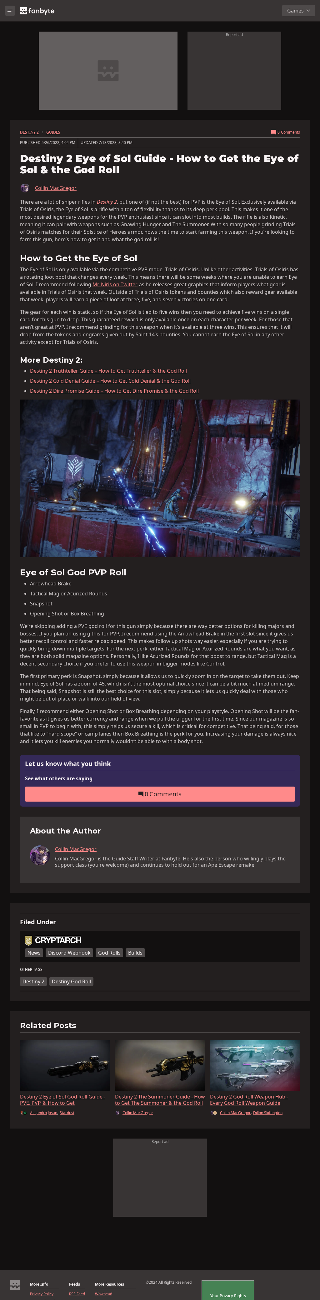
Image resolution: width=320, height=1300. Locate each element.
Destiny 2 (33, 981)
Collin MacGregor (56, 188)
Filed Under (38, 922)
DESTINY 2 (29, 132)
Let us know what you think (68, 764)
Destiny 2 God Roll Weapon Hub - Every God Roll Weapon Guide (249, 1100)
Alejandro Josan (43, 1112)
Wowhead (103, 1294)
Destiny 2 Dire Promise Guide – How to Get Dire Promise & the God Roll (114, 390)
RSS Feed (77, 1294)
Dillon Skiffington (267, 1112)
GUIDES (53, 132)
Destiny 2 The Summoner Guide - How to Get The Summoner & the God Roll (160, 1100)
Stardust (67, 1112)
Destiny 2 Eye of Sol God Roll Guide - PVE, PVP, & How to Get (62, 1100)
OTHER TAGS (31, 969)
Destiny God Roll (71, 981)
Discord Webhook (69, 952)
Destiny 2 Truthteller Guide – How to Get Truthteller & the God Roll (108, 370)
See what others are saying (58, 778)
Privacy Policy (41, 1294)
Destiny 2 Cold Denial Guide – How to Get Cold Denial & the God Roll (110, 380)
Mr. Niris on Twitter (114, 284)
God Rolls (109, 952)
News (34, 952)
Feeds (74, 1284)
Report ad (234, 34)
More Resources (109, 1284)
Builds (135, 952)
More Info (39, 1284)
